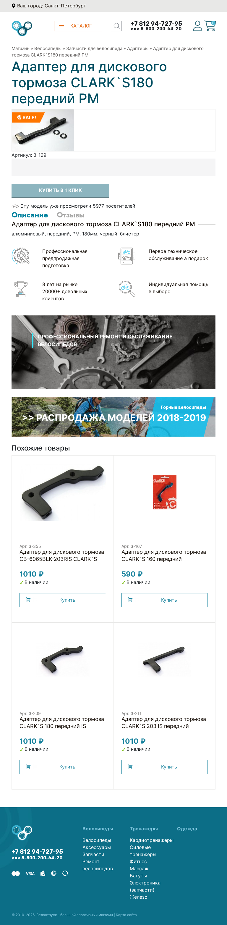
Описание (30, 214)
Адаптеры (137, 48)
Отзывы (71, 214)
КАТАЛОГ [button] (81, 26)
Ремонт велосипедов (97, 864)
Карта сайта (126, 915)
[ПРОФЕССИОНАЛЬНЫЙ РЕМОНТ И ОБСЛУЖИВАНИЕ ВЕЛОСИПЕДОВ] (113, 360)
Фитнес (138, 861)
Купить (67, 600)
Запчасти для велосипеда (94, 48)
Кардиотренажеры (149, 840)
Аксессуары (96, 847)
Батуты (138, 876)
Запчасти (93, 854)
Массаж (139, 868)
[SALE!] (43, 130)
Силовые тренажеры (143, 850)
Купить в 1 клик (60, 190)
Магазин (21, 48)
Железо (138, 897)
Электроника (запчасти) (145, 886)
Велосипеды (47, 48)
